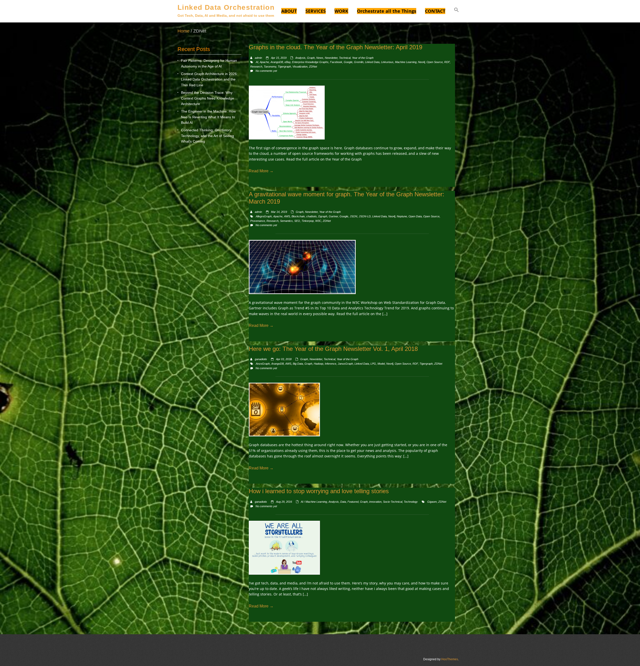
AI (257, 62)
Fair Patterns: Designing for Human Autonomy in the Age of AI (209, 63)
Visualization (300, 66)
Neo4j (421, 62)
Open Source (434, 62)
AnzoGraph (263, 363)
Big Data (298, 363)
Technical (344, 57)
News (319, 57)
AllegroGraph (264, 216)
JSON (353, 216)
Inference (330, 363)
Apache (264, 62)
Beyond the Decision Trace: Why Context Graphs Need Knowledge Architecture (207, 98)
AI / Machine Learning (314, 501)
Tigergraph (284, 66)
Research (256, 66)
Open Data (415, 216)
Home (184, 31)
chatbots (311, 216)
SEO (297, 220)
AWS (287, 216)
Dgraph (322, 216)
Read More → (261, 171)
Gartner (333, 216)
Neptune (402, 216)
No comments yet (266, 70)
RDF (447, 62)
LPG (373, 363)
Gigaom (432, 501)
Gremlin (359, 62)
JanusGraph (345, 363)
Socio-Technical (392, 501)
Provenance (257, 220)
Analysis (300, 57)
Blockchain (298, 216)
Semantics (286, 220)
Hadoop (318, 363)
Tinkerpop (308, 220)
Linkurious (387, 62)
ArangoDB (276, 62)
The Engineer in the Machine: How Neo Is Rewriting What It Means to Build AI (208, 117)
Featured (353, 501)
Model (381, 363)
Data (343, 501)
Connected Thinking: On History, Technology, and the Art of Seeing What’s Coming (207, 135)
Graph (311, 57)
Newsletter (331, 57)
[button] (456, 11)
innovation (375, 501)
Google (348, 62)
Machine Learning (405, 62)
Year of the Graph (363, 57)
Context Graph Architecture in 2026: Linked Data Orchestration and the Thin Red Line (209, 79)
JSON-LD (365, 216)
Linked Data (372, 62)
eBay (287, 62)
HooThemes (449, 659)
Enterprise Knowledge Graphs (310, 62)
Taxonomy (270, 66)
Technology (411, 501)
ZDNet (313, 66)
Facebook (336, 62)
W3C (318, 220)
